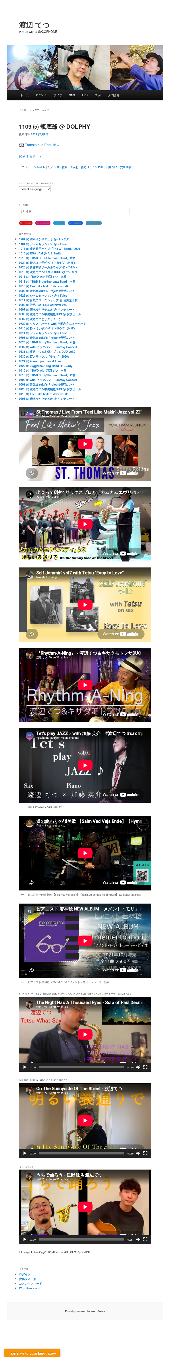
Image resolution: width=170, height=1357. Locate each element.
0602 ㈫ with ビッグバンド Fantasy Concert (48, 347)
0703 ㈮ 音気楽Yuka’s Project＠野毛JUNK (46, 337)
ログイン (25, 1274)
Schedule (39, 167)
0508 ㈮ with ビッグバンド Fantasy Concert (48, 380)
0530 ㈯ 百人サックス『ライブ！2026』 (45, 356)
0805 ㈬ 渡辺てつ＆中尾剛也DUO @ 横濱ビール (50, 314)
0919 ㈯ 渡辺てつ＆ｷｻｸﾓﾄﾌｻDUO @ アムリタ (48, 272)
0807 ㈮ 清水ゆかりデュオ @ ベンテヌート (47, 309)
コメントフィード (30, 1283)
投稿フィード (27, 1279)
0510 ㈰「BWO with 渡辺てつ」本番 (42, 370)
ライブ (58, 95)
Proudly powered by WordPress (85, 1311)
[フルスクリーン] (145, 1067)
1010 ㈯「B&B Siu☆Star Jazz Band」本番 (47, 258)
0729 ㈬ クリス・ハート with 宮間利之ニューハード (52, 323)
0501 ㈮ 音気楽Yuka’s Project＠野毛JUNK (46, 384)
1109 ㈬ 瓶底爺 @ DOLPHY (54, 126)
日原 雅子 (112, 167)
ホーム (24, 95)
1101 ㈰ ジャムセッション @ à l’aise (43, 244)
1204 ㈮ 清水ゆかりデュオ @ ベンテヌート (47, 239)
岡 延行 (74, 167)
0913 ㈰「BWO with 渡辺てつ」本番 (42, 276)
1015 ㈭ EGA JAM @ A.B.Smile (40, 253)
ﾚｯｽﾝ (85, 95)
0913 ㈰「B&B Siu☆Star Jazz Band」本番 (47, 281)
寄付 (98, 95)
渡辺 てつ (34, 25)
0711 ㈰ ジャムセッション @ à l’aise (43, 333)
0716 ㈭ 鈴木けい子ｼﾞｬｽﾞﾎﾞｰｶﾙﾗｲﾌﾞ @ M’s (47, 328)
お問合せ (114, 95)
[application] (85, 1034)
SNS (72, 95)
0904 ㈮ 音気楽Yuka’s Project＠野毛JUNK (46, 291)
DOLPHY (98, 167)
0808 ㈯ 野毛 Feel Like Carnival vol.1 (44, 305)
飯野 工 (85, 167)
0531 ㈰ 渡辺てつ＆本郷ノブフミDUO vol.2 (47, 351)
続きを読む (30, 156)
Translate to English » (42, 144)
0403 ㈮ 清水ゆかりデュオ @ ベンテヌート (47, 398)
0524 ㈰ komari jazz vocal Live (40, 361)
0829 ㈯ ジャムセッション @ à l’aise (43, 295)
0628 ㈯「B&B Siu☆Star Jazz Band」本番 (47, 342)
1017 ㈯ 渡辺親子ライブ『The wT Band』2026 (49, 248)
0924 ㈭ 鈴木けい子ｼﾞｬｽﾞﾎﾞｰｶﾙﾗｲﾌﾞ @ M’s (47, 262)
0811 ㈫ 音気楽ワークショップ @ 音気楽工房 (48, 300)
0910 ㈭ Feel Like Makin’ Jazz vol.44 (43, 286)
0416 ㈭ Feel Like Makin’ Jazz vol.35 (43, 394)
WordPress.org (29, 1288)
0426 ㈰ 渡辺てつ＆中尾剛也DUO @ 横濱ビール (50, 389)
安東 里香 (125, 167)
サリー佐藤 (60, 167)
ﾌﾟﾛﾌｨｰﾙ (41, 95)
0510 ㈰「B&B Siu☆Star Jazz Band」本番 (47, 375)
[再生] (25, 1067)
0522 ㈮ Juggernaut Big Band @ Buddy (45, 366)
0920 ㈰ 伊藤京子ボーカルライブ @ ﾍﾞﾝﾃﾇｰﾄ (48, 267)
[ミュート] (138, 1067)
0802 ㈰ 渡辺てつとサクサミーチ (40, 319)
